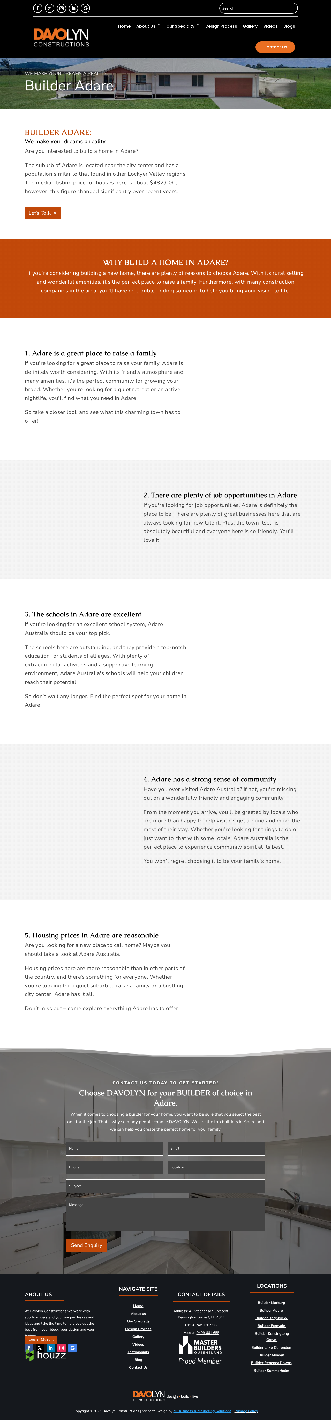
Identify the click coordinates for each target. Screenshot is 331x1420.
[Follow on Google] (85, 8)
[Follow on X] (49, 8)
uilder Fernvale (272, 1325)
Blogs (289, 26)
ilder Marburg (273, 1302)
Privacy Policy (246, 1411)
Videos (270, 26)
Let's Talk (39, 213)
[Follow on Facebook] (37, 8)
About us (138, 1313)
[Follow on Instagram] (61, 8)
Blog (138, 1359)
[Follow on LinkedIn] (73, 8)
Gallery (250, 26)
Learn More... (41, 1339)
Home (124, 26)
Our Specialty (180, 26)
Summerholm (278, 1370)
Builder (260, 1370)
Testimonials (138, 1352)
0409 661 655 (208, 1332)
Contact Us (275, 47)
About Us (145, 26)
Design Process (221, 26)
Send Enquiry (86, 1245)
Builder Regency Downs (271, 1362)
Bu (260, 1302)
